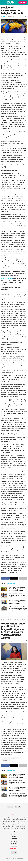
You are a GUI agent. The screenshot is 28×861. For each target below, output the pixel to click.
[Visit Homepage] (10, 2)
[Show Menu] (2, 2)
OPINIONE (14, 846)
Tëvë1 (4, 641)
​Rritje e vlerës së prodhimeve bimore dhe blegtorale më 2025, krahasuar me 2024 (17, 588)
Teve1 (17, 758)
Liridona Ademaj (9, 758)
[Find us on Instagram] (16, 807)
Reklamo (22, 2)
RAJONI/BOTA (14, 834)
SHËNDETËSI (14, 839)
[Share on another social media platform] (23, 578)
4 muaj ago (11, 16)
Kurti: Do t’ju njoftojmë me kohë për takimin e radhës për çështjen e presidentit (17, 601)
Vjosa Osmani (6, 760)
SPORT (14, 836)
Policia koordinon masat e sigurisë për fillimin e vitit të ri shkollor (17, 595)
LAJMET (14, 831)
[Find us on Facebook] (8, 807)
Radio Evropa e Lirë (7, 278)
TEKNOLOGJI (14, 843)
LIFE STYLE (14, 841)
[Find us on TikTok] (19, 807)
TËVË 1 (12, 858)
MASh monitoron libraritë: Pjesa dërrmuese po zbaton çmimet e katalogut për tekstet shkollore (18, 608)
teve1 (4, 16)
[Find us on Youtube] (12, 807)
